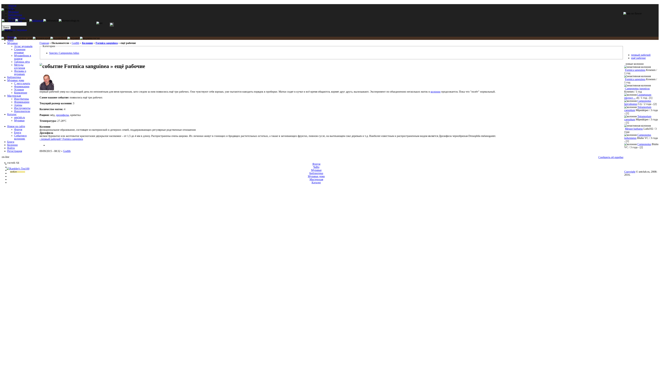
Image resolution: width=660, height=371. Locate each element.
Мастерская (14, 95)
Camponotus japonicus (637, 88)
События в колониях (20, 137)
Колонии (87, 43)
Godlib (75, 43)
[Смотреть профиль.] (47, 89)
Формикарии (21, 86)
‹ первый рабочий (50, 139)
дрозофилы (62, 115)
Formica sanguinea (107, 43)
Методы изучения (19, 66)
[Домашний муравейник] (36, 20)
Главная (44, 43)
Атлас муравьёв (23, 46)
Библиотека (14, 77)
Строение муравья (19, 51)
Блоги (17, 132)
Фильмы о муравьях (20, 73)
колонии (436, 91)
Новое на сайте (16, 126)
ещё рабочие (638, 58)
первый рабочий (641, 54)
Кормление (20, 92)
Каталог (12, 114)
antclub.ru (19, 117)
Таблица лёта (22, 61)
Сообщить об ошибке (610, 157)
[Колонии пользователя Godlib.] (47, 145)
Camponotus (644, 144)
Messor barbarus (634, 128)
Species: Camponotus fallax (64, 53)
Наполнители (22, 111)
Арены (18, 105)
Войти (11, 148)
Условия (19, 89)
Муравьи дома (15, 80)
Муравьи (12, 43)
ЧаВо (10, 40)
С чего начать (22, 83)
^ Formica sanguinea (71, 139)
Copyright (629, 171)
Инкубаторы (21, 98)
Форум (12, 5)
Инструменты (22, 108)
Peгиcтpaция (14, 151)
